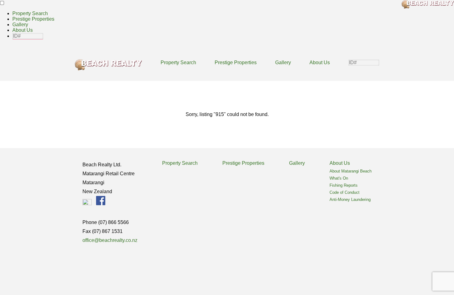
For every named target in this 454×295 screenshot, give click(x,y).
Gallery (20, 24)
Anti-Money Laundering (350, 199)
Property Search (30, 13)
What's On (339, 178)
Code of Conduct (344, 192)
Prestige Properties (33, 19)
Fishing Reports (344, 185)
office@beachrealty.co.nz (109, 240)
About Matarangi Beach (351, 171)
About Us (22, 30)
